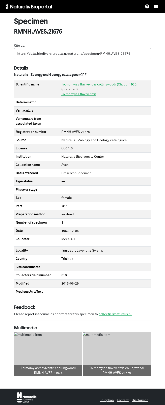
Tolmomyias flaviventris (78, 94)
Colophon (107, 400)
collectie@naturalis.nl (115, 314)
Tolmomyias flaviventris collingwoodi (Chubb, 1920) (99, 84)
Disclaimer (140, 400)
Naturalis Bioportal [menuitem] (31, 6)
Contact (123, 400)
